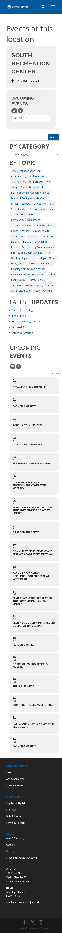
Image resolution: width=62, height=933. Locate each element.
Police (51, 274)
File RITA (11, 809)
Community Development (25, 220)
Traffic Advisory (34, 285)
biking (14, 187)
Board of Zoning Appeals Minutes (30, 198)
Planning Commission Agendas (28, 269)
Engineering (40, 241)
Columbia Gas (19, 209)
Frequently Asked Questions (21, 857)
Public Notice (18, 279)
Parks (23, 263)
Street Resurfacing (22, 310)
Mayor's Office (47, 258)
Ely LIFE (15, 241)
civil (52, 203)
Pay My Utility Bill (15, 803)
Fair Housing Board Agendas (38, 247)
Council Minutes (42, 230)
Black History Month (32, 187)
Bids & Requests (15, 816)
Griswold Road (20, 327)
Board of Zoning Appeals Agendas (30, 192)
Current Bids (18, 236)
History (10, 851)
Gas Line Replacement (23, 258)
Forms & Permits (15, 822)
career (14, 203)
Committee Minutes (22, 214)
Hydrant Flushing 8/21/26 (26, 321)
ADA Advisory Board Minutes (27, 181)
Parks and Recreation (41, 263)
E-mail (35, 902)
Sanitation (16, 285)
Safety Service (37, 279)
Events (14, 247)
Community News (21, 225)
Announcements (15, 779)
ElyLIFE (27, 241)
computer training (44, 225)
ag (48, 181)
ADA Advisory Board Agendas (27, 176)
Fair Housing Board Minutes (26, 252)
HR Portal (23, 902)
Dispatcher (48, 236)
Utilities (50, 285)
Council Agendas (20, 230)
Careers (26, 203)
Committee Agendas (41, 209)
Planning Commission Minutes (28, 274)
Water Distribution (21, 290)
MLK (13, 263)
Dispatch (33, 236)
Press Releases (14, 785)
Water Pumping (43, 290)
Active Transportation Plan (26, 171)
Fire (48, 252)
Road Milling (19, 315)
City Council (40, 203)
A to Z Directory (15, 838)
